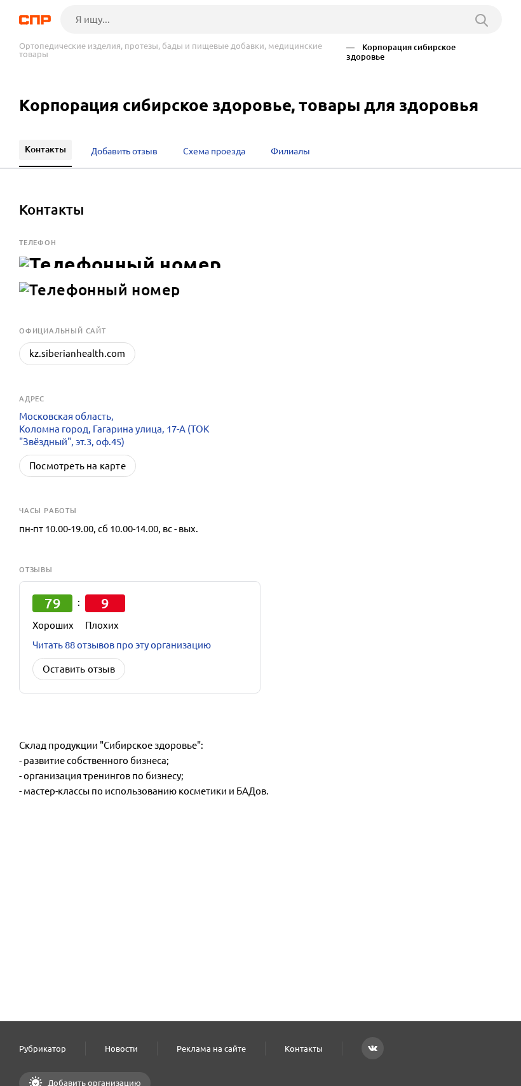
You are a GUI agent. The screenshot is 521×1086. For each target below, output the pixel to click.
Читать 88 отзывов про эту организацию (121, 645)
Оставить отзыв (79, 669)
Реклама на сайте (211, 1048)
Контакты (304, 1048)
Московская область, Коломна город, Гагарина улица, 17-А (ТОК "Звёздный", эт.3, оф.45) (114, 429)
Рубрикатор (42, 1048)
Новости (121, 1048)
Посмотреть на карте (77, 465)
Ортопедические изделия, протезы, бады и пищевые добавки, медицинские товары (170, 50)
